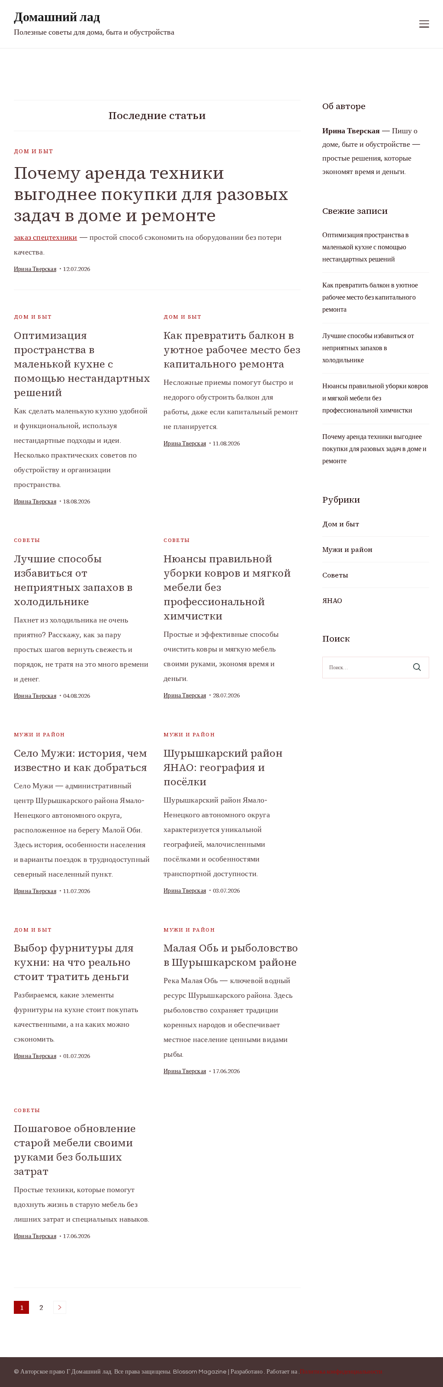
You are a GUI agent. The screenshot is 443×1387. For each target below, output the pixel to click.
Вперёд (59, 1307)
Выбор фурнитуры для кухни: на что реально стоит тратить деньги (74, 962)
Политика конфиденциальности (341, 1372)
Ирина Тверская (35, 269)
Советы (27, 540)
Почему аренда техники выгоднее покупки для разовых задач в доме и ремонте (151, 194)
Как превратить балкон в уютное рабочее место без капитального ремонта (232, 349)
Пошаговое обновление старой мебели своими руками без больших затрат (75, 1149)
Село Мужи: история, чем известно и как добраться (80, 760)
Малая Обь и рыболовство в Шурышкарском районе (231, 955)
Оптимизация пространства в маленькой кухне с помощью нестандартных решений (82, 364)
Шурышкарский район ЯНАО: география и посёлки (223, 767)
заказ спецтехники (45, 237)
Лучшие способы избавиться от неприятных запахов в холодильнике (73, 580)
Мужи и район (39, 734)
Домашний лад (57, 17)
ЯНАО (332, 600)
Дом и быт (34, 151)
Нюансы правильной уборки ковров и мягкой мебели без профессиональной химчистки (375, 398)
